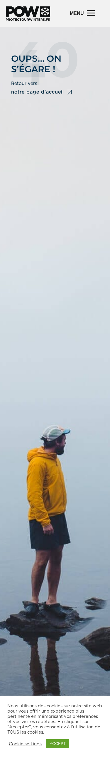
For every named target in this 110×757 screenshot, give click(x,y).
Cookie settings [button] (25, 743)
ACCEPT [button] (58, 744)
